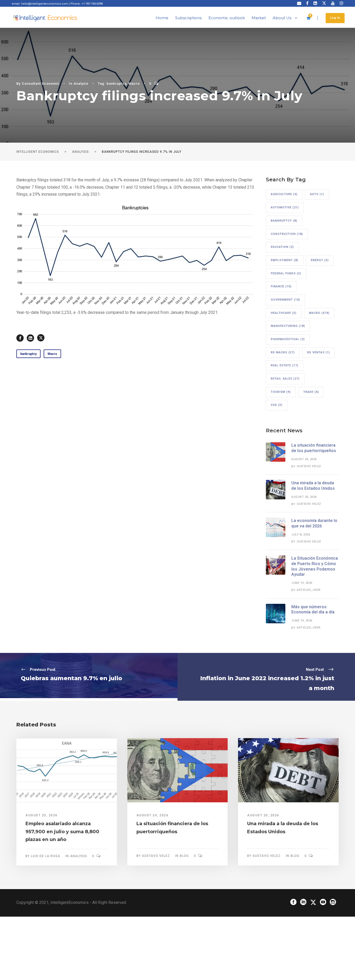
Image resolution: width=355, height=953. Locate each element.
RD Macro (283, 352)
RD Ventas (318, 352)
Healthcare (284, 313)
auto (317, 194)
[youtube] (333, 3)
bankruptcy (116, 83)
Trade (311, 392)
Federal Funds (286, 273)
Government (285, 299)
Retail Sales (285, 378)
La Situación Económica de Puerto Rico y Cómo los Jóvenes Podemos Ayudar (314, 566)
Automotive (285, 207)
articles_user (309, 590)
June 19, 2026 (301, 583)
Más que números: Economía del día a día (312, 609)
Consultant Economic (41, 83)
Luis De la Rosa (45, 856)
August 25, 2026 (41, 815)
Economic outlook (226, 17)
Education (282, 247)
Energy (320, 260)
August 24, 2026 (304, 459)
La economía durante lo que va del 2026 (314, 523)
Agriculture (284, 194)
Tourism (281, 392)
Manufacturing (288, 326)
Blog (184, 856)
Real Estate (284, 365)
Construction (287, 234)
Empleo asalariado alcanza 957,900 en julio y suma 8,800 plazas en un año (62, 831)
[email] (299, 3)
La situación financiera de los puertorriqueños (313, 448)
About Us (282, 17)
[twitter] (324, 3)
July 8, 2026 (300, 534)
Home (162, 17)
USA (276, 405)
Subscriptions (188, 17)
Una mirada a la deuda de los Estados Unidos (313, 485)
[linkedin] (315, 3)
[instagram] (341, 3)
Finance (281, 286)
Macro (134, 83)
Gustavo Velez (309, 466)
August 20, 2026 (304, 497)
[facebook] (307, 3)
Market (259, 17)
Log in (335, 17)
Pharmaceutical (288, 339)
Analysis (81, 83)
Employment (284, 260)
